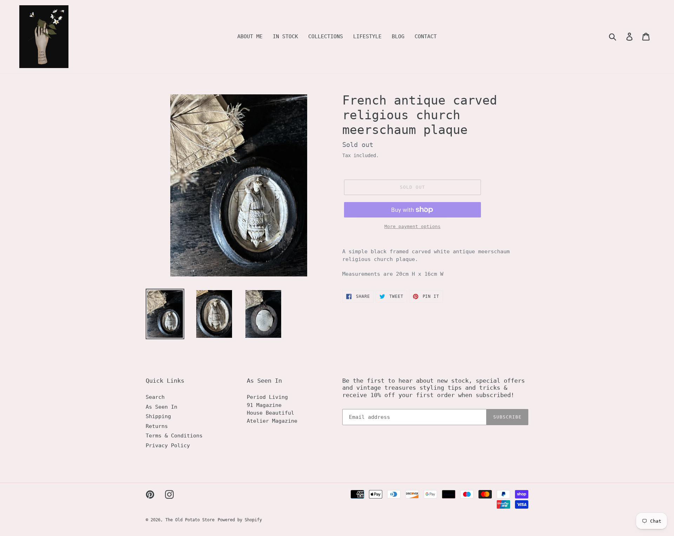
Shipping (158, 416)
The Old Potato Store (189, 519)
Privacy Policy (168, 445)
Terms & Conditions (174, 436)
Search (155, 397)
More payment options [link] (412, 226)
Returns (157, 426)
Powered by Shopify (240, 519)
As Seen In (161, 407)
